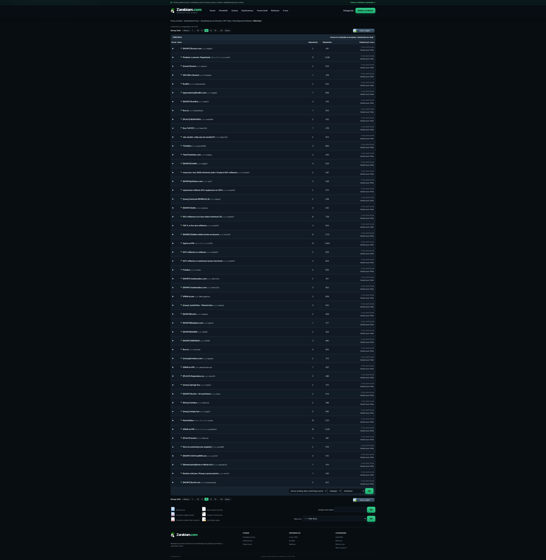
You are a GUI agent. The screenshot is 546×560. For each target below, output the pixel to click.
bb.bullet (197, 350)
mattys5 (221, 305)
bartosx (204, 66)
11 (202, 30)
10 (198, 30)
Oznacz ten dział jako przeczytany (343, 37)
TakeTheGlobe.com (192, 155)
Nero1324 (215, 279)
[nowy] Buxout (189, 66)
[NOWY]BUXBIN (190, 332)
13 (211, 30)
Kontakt (292, 541)
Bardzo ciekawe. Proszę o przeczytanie (201, 473)
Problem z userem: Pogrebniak (196, 57)
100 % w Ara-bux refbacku (195, 225)
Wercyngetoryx (204, 297)
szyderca (204, 208)
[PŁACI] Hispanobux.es (193, 376)
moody (198, 270)
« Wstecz (186, 30)
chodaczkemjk (199, 84)
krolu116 (227, 235)
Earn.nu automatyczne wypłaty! (197, 447)
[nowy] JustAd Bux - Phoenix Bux (198, 305)
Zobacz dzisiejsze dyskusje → (362, 2)
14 (215, 30)
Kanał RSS (339, 537)
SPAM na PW (188, 367)
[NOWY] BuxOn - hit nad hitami (197, 394)
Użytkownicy (247, 10)
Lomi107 (215, 456)
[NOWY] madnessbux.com (195, 279)
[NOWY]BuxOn (189, 314)
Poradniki (223, 10)
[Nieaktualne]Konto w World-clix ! (198, 464)
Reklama (275, 10)
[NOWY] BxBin (189, 208)
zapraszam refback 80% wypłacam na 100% (203, 190)
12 (313, 243)
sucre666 (220, 447)
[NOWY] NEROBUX (191, 340)
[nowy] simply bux (191, 411)
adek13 (206, 102)
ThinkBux (187, 146)
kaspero (210, 359)
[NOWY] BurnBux (190, 101)
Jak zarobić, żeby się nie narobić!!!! (199, 137)
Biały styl (339, 541)
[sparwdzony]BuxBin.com (194, 93)
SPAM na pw (188, 296)
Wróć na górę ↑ (341, 548)
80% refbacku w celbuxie (194, 252)
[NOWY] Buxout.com (192, 48)
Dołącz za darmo (365, 10)
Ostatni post (364, 42)
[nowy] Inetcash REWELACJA (196, 199)
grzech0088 (201, 146)
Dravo (218, 394)
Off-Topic (227, 21)
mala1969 (209, 119)
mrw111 (227, 57)
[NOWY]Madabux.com (193, 323)
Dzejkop (209, 155)
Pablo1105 (203, 128)
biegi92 (214, 93)
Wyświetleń (327, 42)
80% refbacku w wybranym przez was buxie (203, 261)
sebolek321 (223, 465)
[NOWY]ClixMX (190, 163)
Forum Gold (262, 10)
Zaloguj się (348, 10)
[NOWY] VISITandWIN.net (194, 456)
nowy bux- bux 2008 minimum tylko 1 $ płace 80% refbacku (210, 172)
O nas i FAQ (293, 537)
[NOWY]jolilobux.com (193, 181)
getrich (211, 323)
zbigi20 (218, 199)
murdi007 (246, 173)
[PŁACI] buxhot (190, 438)
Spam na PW (188, 243)
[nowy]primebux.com (192, 358)
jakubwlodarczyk (205, 367)
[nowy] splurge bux (191, 385)
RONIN (204, 332)
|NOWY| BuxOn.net (191, 482)
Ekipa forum (247, 544)
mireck (210, 421)
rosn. (372, 42)
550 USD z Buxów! (191, 75)
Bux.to (186, 110)
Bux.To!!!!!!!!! (188, 128)
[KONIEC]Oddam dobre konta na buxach (201, 234)
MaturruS (205, 403)
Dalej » (227, 30)
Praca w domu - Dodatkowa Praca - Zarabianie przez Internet (196, 21)
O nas (285, 10)
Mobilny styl (340, 544)
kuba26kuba (198, 111)
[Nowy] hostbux (190, 402)
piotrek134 (213, 429)
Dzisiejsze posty (249, 537)
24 (221, 30)
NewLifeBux (188, 420)
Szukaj (234, 10)
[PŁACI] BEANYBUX (192, 119)
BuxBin (186, 84)
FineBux (186, 270)
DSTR (210, 243)
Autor (179, 42)
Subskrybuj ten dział (365, 37)
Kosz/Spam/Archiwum (242, 21)
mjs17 (210, 181)
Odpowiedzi (313, 42)
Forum (212, 10)
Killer (372, 50)
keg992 (209, 49)
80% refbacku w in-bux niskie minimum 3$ (202, 217)
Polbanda (207, 75)
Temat (173, 42)
